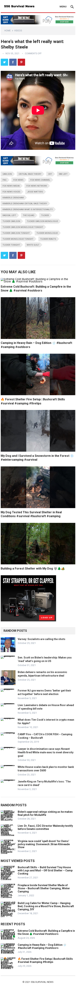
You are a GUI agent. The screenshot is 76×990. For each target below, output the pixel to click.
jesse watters (35, 192)
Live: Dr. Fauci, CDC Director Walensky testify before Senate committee (45, 827)
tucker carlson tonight (16, 233)
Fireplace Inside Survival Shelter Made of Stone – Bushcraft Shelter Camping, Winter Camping (44, 888)
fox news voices (11, 192)
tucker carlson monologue (42, 221)
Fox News (18, 180)
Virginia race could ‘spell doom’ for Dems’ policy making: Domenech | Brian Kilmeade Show (44, 844)
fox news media (11, 186)
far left (63, 174)
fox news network (36, 186)
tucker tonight (11, 245)
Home (7, 30)
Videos (18, 30)
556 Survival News (42, 982)
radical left (9, 215)
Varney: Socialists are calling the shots (41, 639)
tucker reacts (48, 239)
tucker (45, 215)
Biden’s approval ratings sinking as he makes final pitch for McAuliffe (45, 813)
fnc (4, 180)
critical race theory (30, 174)
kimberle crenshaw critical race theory (25, 203)
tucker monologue (47, 233)
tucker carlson (11, 221)
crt (50, 174)
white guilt (33, 245)
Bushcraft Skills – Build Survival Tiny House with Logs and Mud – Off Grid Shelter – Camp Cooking (45, 870)
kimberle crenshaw (13, 197)
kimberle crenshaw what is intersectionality (28, 209)
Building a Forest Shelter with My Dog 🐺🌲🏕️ (33, 568)
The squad (28, 215)
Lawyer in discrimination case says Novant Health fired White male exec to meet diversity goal (45, 752)
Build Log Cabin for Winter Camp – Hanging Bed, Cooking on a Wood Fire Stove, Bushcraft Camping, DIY (46, 906)
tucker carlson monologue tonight (23, 227)
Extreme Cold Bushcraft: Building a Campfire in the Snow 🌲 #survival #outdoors (46, 932)
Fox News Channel (40, 180)
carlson (7, 174)
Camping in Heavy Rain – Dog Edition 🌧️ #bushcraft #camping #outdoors (42, 946)
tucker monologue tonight (18, 239)
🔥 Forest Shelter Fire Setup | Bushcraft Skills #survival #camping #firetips (45, 960)
